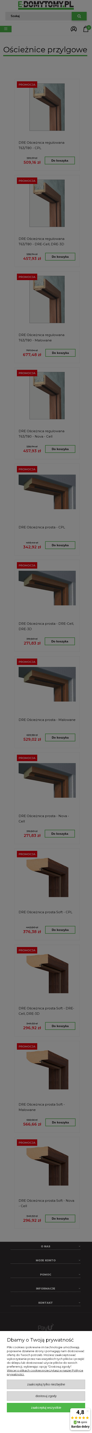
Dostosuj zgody (46, 1396)
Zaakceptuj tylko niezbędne (46, 1384)
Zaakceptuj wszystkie (46, 1407)
